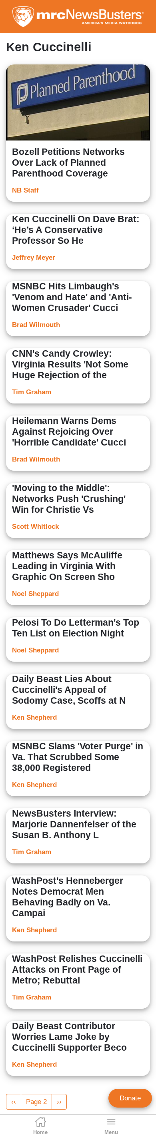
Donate (130, 1098)
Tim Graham (31, 392)
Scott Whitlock (35, 526)
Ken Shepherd (34, 717)
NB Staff (25, 190)
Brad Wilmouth (36, 325)
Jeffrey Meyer (33, 257)
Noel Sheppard (35, 594)
